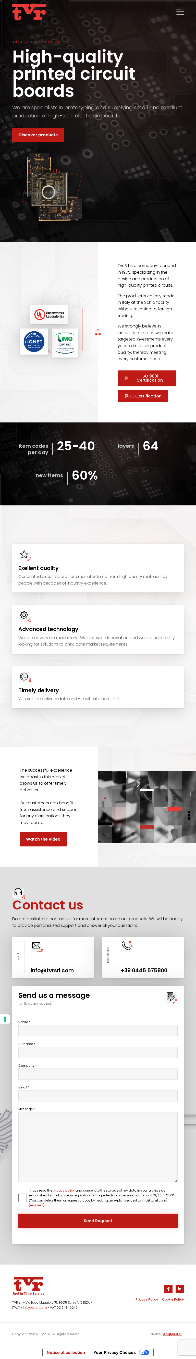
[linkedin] (180, 1289)
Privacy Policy (147, 1299)
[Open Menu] (180, 12)
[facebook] (168, 1289)
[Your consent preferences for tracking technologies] (5, 1019)
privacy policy (64, 1190)
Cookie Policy (173, 1299)
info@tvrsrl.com (35, 1307)
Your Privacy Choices (114, 1352)
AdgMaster (172, 1334)
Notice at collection (66, 1352)
